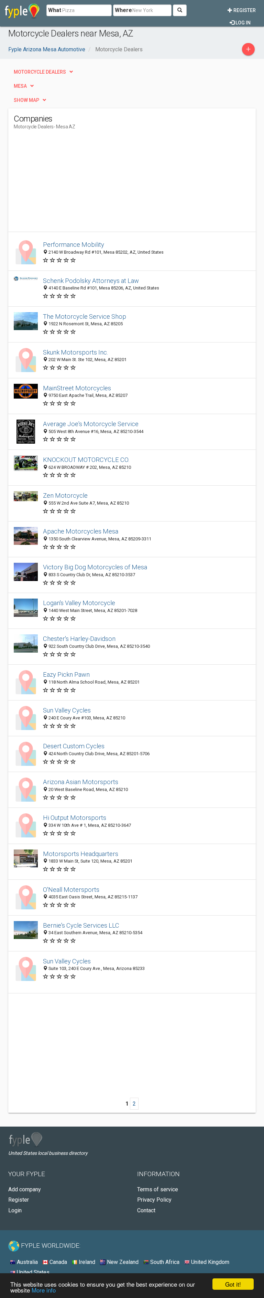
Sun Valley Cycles (67, 710)
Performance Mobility (73, 244)
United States (32, 1272)
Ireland (86, 1262)
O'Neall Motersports (71, 889)
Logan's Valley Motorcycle (79, 602)
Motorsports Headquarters (80, 853)
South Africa (164, 1262)
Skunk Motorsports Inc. (75, 352)
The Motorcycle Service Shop (84, 316)
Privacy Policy (154, 1199)
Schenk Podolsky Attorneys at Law (91, 280)
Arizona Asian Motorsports (80, 781)
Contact (146, 1210)
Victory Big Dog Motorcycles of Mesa (95, 567)
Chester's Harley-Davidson (79, 638)
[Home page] (22, 10)
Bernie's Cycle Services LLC (81, 925)
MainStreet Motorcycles (77, 388)
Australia (26, 1262)
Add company (24, 1189)
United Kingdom (209, 1262)
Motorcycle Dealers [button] (40, 72)
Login (15, 1210)
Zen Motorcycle (65, 495)
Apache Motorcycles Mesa (80, 531)
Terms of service (157, 1189)
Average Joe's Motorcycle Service (91, 424)
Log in (242, 22)
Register (244, 10)
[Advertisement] (71, 183)
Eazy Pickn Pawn (66, 674)
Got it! (233, 1284)
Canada (57, 1262)
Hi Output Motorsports (74, 817)
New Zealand (122, 1262)
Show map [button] (26, 100)
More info (44, 1290)
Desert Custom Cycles (73, 746)
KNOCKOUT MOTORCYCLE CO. (86, 459)
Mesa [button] (20, 86)
